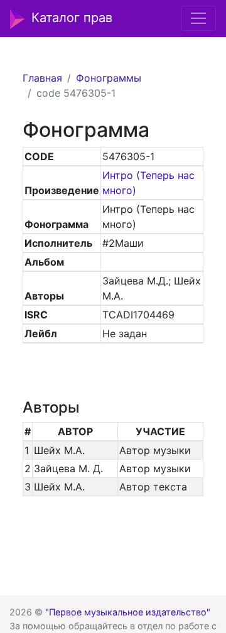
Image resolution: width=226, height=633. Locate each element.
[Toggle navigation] (198, 18)
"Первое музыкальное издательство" (127, 612)
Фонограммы (108, 78)
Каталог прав (71, 17)
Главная (42, 78)
